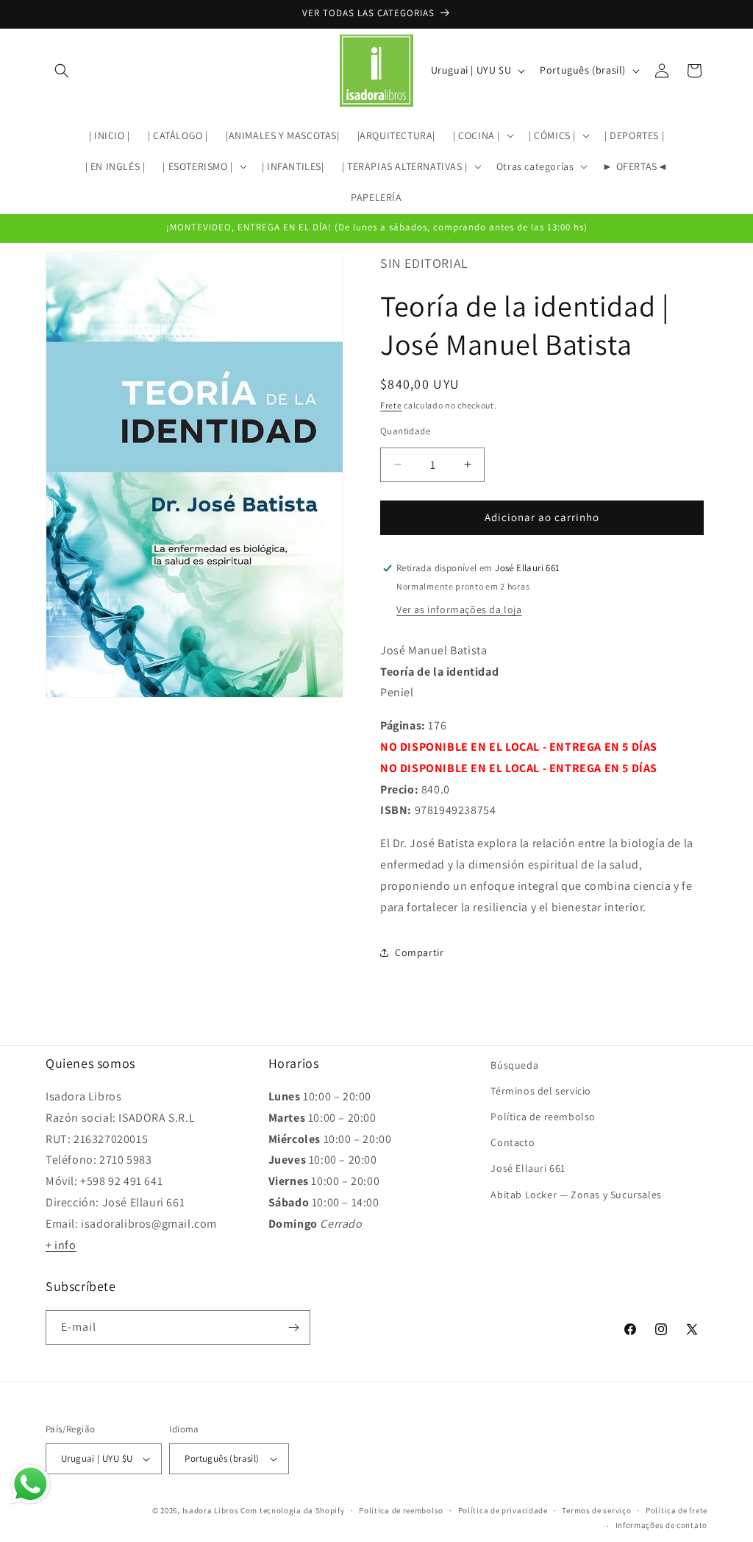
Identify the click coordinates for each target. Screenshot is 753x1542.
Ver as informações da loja (459, 609)
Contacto (512, 1142)
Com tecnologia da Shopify (292, 1510)
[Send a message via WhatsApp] (30, 1484)
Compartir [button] (419, 952)
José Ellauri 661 (527, 1168)
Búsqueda (514, 1065)
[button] (62, 70)
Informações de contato (661, 1525)
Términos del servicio (540, 1090)
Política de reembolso (543, 1116)
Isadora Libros (210, 1510)
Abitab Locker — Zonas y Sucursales (575, 1194)
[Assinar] (293, 1327)
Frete (391, 405)
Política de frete (676, 1510)
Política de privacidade (503, 1510)
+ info (61, 1245)
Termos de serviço (596, 1510)
